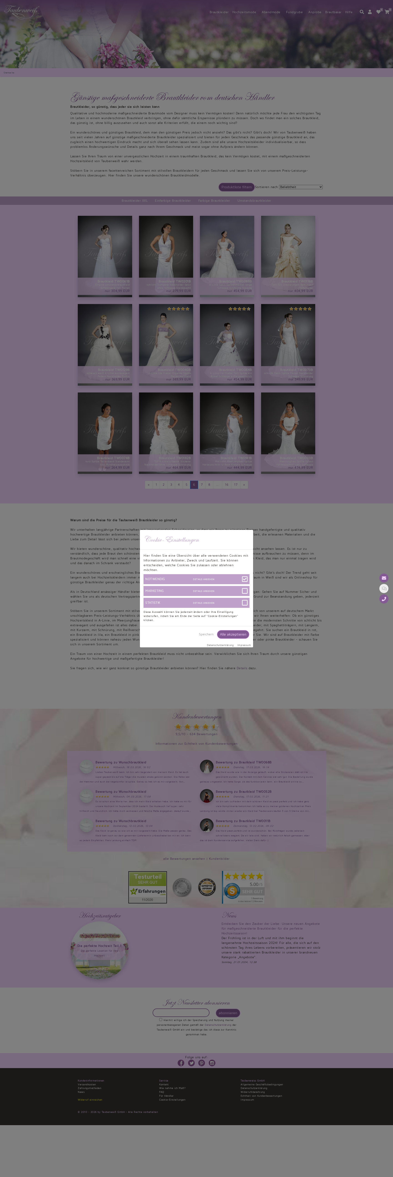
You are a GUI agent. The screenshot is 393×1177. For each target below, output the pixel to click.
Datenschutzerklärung (220, 645)
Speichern (206, 634)
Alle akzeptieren (233, 634)
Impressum (244, 645)
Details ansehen (203, 579)
